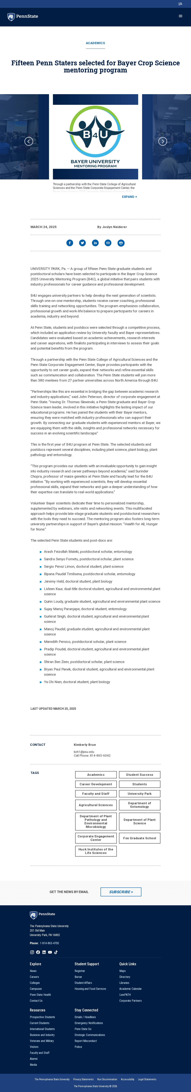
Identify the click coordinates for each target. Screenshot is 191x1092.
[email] (108, 243)
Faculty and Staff (95, 794)
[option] (95, 146)
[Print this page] (121, 243)
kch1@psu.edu (84, 752)
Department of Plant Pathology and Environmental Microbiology (96, 821)
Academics (95, 43)
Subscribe (119, 892)
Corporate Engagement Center (96, 838)
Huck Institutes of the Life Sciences (96, 851)
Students (139, 784)
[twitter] (82, 243)
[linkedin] (95, 243)
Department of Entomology (139, 805)
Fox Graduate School (139, 838)
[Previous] (28, 141)
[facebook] (69, 243)
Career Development (96, 784)
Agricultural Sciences (96, 805)
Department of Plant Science (140, 821)
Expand (128, 197)
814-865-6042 (100, 755)
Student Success (139, 775)
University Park (140, 794)
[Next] (162, 141)
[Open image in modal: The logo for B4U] (95, 136)
